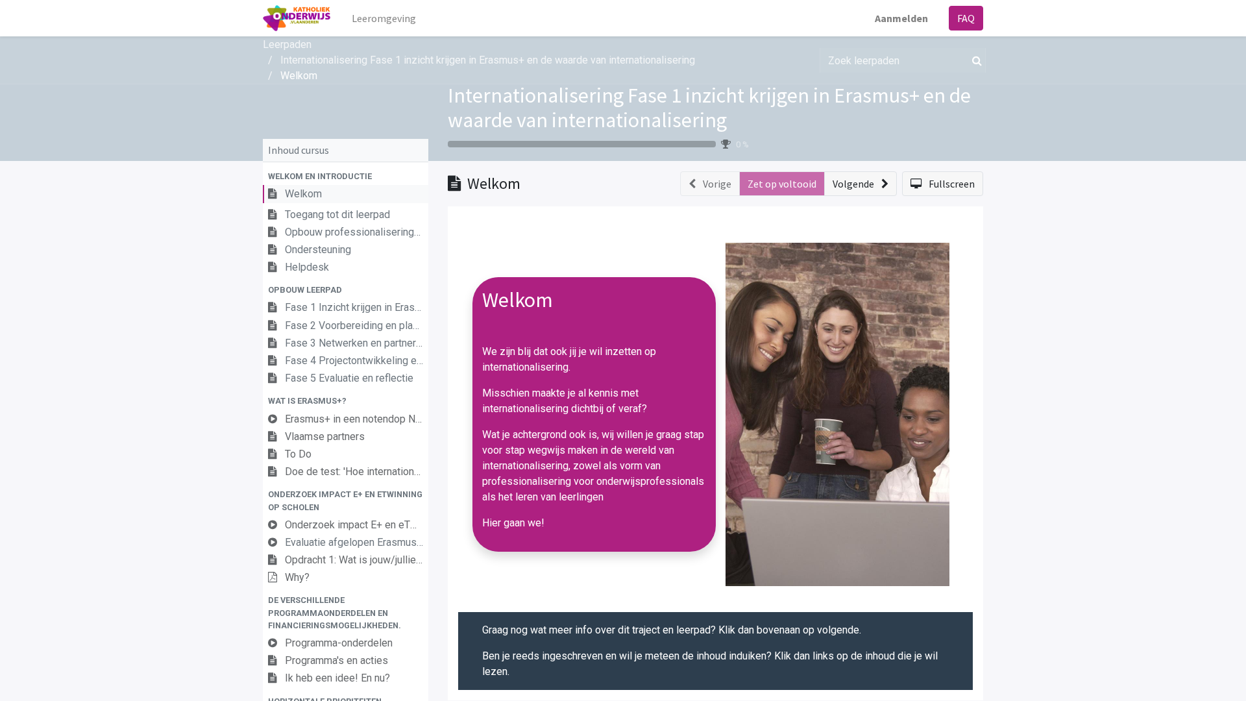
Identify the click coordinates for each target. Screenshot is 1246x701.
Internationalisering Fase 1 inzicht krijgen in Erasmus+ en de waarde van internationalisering (709, 107)
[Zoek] (974, 60)
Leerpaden (287, 44)
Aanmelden (901, 18)
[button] (345, 176)
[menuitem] (384, 18)
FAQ (966, 18)
